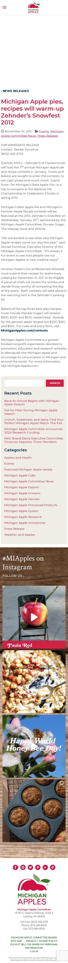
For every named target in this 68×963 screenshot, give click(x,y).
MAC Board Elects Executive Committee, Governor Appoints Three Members (34, 440)
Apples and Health (18, 457)
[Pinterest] (37, 867)
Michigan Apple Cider (20, 475)
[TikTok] (52, 867)
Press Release (48, 135)
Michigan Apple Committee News (29, 481)
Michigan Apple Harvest (22, 499)
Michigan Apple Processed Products (30, 505)
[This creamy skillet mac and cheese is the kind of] (34, 681)
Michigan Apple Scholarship (24, 522)
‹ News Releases (15, 91)
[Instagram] (23, 867)
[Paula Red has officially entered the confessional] (34, 617)
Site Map (16, 940)
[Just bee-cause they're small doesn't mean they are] (34, 746)
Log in (34, 951)
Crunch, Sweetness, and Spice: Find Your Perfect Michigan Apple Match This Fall (34, 421)
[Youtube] (45, 867)
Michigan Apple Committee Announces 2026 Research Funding (33, 430)
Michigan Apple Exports (21, 487)
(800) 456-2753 (39, 921)
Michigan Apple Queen (21, 511)
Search (55, 383)
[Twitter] (30, 867)
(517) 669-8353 (38, 925)
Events (44, 131)
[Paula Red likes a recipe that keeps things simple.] (34, 810)
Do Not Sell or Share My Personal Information (34, 946)
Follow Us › (13, 576)
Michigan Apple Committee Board (34, 937)
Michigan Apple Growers (22, 493)
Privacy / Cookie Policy (41, 940)
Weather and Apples (19, 534)
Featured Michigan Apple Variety (28, 469)
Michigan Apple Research (23, 517)
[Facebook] (15, 867)
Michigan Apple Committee (34, 909)
